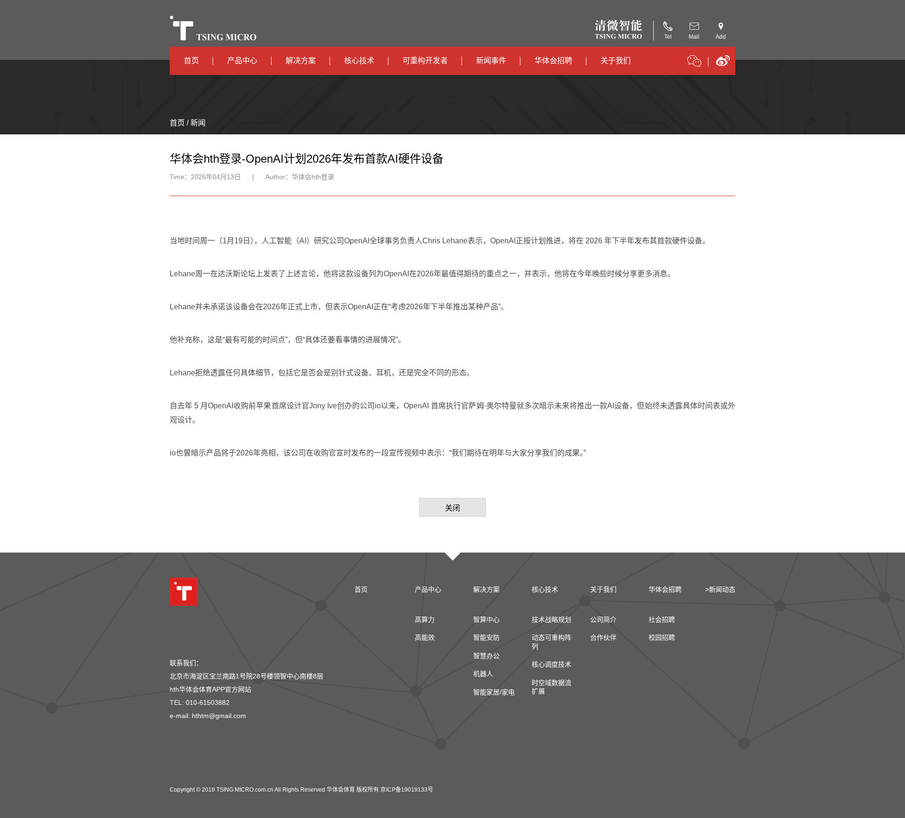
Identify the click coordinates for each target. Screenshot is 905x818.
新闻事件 (491, 61)
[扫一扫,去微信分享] (694, 62)
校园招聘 (662, 637)
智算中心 (486, 619)
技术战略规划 (551, 619)
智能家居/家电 (494, 692)
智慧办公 (486, 656)
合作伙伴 (603, 637)
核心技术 (359, 61)
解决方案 (301, 61)
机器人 (483, 674)
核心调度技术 (551, 664)
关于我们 (616, 61)
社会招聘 (662, 619)
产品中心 (242, 61)
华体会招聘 (553, 61)
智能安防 (486, 637)
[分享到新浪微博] (723, 64)
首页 (191, 61)
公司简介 (603, 619)
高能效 (425, 637)
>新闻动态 (720, 589)
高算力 (425, 619)
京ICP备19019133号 (406, 789)
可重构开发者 (425, 61)
